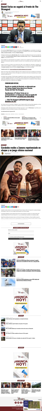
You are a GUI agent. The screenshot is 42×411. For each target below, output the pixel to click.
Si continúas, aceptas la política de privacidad (16, 236)
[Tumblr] (16, 47)
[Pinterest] (14, 47)
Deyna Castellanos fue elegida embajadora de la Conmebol (20, 69)
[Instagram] (6, 47)
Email (9, 233)
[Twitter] (4, 47)
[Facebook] (2, 47)
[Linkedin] (12, 47)
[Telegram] (10, 47)
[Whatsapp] (8, 47)
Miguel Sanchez (8, 153)
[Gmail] (18, 47)
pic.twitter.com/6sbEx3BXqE (25, 96)
